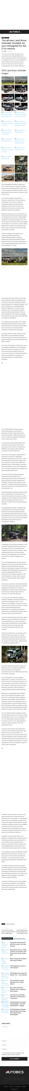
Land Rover (11, 35)
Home (3, 35)
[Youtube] (22, 1078)
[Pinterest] (14, 1078)
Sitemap (23, 1086)
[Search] (27, 32)
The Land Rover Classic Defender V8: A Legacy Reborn (17, 982)
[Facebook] (6, 1078)
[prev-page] (2, 1018)
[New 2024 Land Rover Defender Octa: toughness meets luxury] (5, 990)
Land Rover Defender (10, 924)
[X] (18, 1078)
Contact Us (6, 1086)
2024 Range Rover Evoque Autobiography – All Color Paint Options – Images (18, 1003)
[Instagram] (10, 1078)
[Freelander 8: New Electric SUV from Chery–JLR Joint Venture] (5, 945)
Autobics (5, 51)
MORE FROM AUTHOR (19, 938)
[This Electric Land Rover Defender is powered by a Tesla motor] (5, 998)
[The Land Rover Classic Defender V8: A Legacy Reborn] (5, 983)
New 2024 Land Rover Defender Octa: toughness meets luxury (18, 989)
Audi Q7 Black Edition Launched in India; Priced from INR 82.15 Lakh (21, 932)
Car (6, 35)
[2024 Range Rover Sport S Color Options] (5, 968)
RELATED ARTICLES (7, 938)
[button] (2, 32)
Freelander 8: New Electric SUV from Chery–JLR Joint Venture (18, 944)
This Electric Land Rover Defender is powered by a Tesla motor (17, 996)
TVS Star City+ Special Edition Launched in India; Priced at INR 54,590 (8, 932)
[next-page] (5, 1018)
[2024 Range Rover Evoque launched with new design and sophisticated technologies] (5, 1011)
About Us (12, 1086)
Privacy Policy (18, 1086)
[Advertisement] (14, 15)
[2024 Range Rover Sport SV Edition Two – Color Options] (5, 975)
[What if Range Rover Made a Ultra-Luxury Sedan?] (5, 961)
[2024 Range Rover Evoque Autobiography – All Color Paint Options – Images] (5, 1004)
